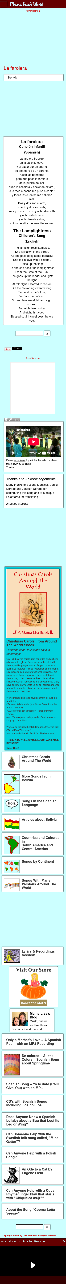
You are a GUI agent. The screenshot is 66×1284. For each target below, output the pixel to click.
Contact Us (15, 1241)
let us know (19, 460)
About (4, 1241)
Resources (39, 1241)
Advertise (27, 1241)
